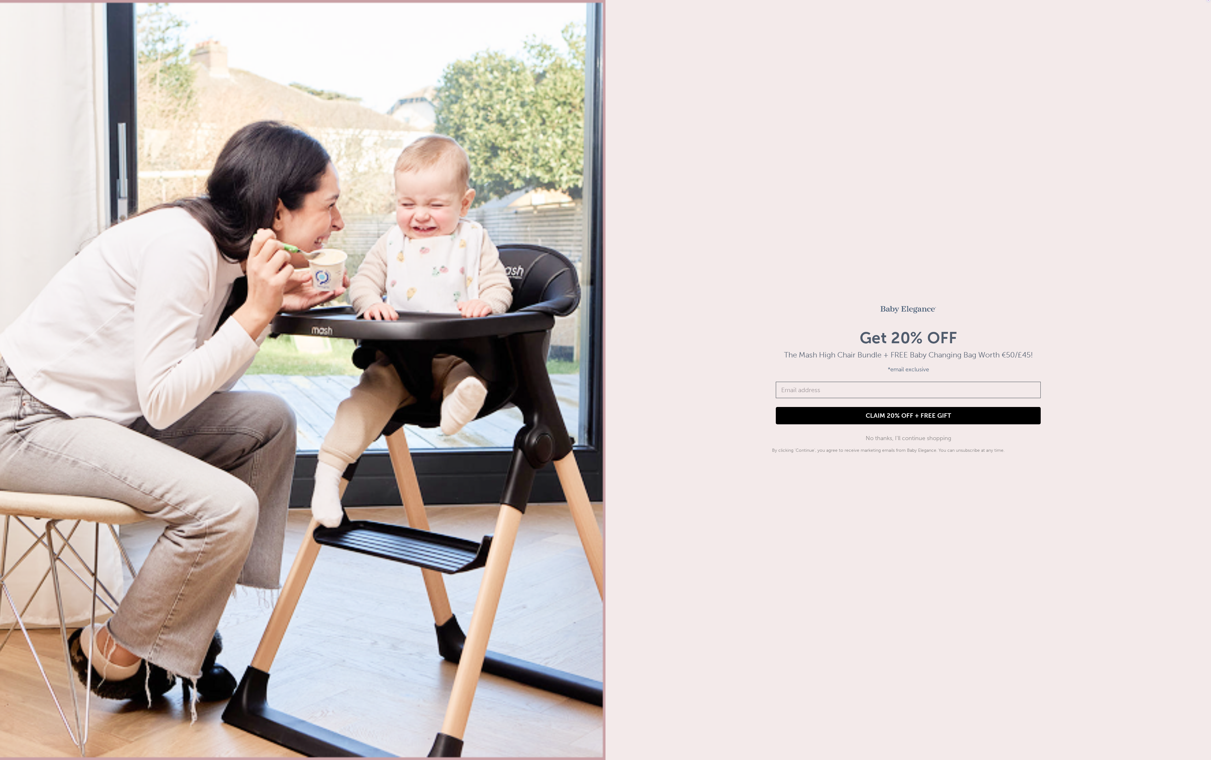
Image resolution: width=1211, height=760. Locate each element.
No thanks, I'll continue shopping (908, 438)
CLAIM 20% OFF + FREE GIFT (908, 415)
